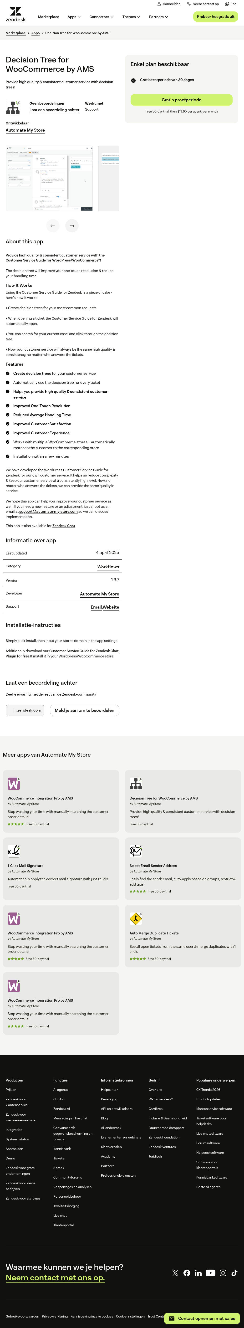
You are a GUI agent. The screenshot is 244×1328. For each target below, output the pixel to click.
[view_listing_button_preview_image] (49, 178)
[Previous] (53, 225)
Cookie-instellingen (130, 1316)
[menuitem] (231, 3)
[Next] (72, 225)
